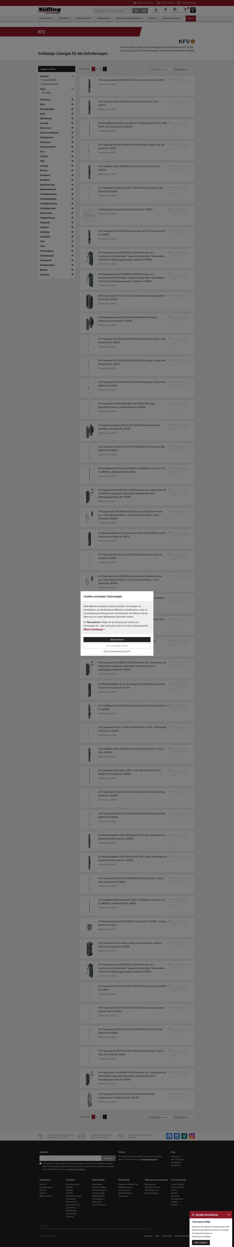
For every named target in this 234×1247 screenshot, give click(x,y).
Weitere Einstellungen (93, 629)
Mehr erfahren (201, 1242)
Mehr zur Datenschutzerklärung (116, 651)
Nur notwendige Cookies (117, 645)
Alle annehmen (117, 639)
